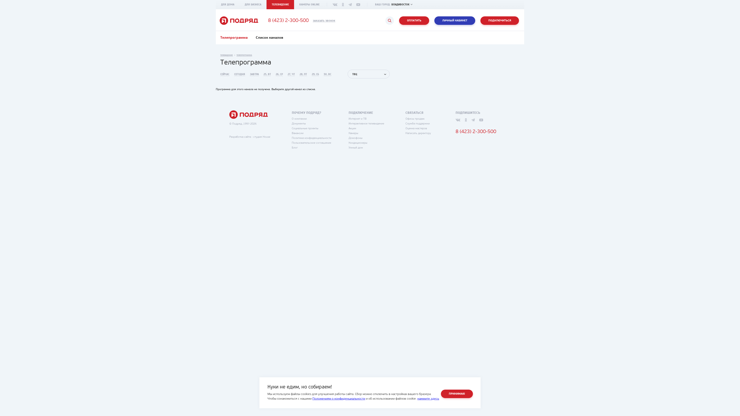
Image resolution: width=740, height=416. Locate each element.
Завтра (254, 74)
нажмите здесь (428, 398)
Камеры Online (309, 4)
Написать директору (418, 133)
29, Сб (315, 74)
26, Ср (279, 74)
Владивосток (400, 4)
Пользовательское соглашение (311, 143)
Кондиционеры (358, 143)
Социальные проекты (305, 128)
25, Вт (267, 74)
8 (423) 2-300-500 (288, 20)
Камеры (353, 133)
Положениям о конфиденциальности (338, 398)
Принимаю (457, 394)
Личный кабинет (454, 20)
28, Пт (303, 74)
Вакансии (298, 133)
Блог (295, 147)
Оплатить (414, 20)
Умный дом (356, 147)
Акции (352, 128)
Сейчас (224, 74)
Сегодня (239, 74)
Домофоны (355, 138)
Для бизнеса (253, 4)
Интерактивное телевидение (366, 123)
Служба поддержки (417, 123)
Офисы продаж (415, 118)
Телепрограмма (234, 38)
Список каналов (269, 38)
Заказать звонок (324, 21)
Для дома (227, 4)
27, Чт (291, 74)
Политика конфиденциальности (311, 138)
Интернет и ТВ (358, 118)
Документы (299, 123)
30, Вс (327, 74)
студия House (261, 137)
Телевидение (280, 4)
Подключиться (499, 20)
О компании (299, 118)
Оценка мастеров (416, 128)
